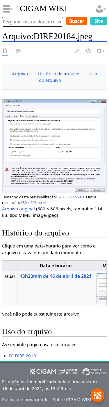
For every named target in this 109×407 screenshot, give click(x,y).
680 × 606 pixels (34, 202)
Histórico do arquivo (58, 74)
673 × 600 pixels (71, 197)
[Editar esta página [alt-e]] (78, 51)
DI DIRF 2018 (22, 355)
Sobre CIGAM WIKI (72, 399)
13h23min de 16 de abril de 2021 (56, 276)
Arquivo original (18, 209)
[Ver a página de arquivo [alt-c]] (5, 51)
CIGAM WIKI (43, 8)
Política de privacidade (25, 399)
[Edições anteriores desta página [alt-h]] (88, 51)
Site (98, 21)
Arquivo (20, 74)
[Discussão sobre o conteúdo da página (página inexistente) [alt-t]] (18, 51)
